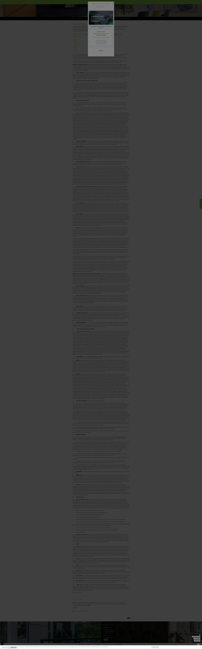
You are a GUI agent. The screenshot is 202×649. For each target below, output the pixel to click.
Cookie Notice (13, 647)
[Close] (200, 647)
